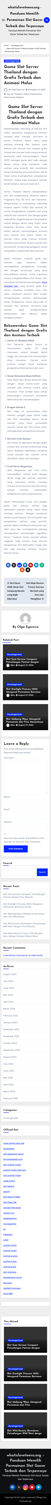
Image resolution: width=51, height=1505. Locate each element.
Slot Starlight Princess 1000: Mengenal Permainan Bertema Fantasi (23, 692)
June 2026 (8, 988)
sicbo (5, 1240)
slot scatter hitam (12, 1165)
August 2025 (9, 1057)
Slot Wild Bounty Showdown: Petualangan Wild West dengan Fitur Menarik (25, 1434)
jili (4, 1229)
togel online (9, 1181)
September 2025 (11, 1050)
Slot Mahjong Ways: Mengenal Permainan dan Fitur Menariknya (24, 1405)
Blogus (40, 1497)
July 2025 (8, 1064)
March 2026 (9, 1009)
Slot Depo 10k (9, 1202)
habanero (8, 1234)
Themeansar (25, 1501)
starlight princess (12, 1288)
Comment (9, 758)
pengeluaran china (12, 1277)
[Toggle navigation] (3, 20)
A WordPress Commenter (15, 955)
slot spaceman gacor (13, 1154)
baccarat (7, 1283)
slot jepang (8, 1186)
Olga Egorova (18, 89)
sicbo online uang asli (13, 1143)
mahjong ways (10, 1256)
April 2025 (8, 1084)
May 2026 (8, 995)
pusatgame (8, 1148)
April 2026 (8, 1002)
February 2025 (10, 1098)
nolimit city (8, 1213)
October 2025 (10, 1043)
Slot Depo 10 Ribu (11, 1197)
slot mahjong (9, 1272)
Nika (13, 665)
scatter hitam (10, 1245)
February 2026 (10, 1015)
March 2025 (9, 1091)
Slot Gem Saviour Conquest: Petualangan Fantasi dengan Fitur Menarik (22, 662)
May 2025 (8, 1078)
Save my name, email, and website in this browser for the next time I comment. (24, 840)
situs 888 (8, 1293)
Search (7, 863)
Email (7, 809)
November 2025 (11, 1036)
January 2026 (10, 1022)
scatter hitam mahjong (14, 1170)
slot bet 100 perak (12, 1207)
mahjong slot (9, 1267)
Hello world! (37, 955)
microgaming (9, 1224)
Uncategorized (12, 61)
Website (8, 822)
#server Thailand (14, 94)
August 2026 (10, 974)
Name (7, 797)
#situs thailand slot (32, 94)
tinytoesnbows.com (13, 1159)
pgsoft (6, 1191)
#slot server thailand (14, 97)
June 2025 (8, 1071)
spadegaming (10, 1218)
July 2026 (8, 981)
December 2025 (11, 1029)
